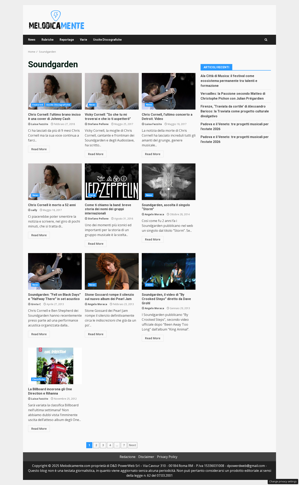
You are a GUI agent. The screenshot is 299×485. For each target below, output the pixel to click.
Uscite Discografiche (107, 39)
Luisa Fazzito (39, 124)
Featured (37, 104)
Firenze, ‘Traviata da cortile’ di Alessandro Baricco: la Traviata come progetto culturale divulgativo (235, 111)
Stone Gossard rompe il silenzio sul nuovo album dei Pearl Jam (112, 271)
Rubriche (47, 39)
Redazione (127, 457)
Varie (83, 39)
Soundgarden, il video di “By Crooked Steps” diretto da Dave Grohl (168, 271)
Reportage (67, 39)
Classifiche (38, 379)
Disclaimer (146, 457)
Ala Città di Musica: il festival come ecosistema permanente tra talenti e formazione (229, 80)
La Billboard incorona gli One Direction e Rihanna (55, 366)
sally (34, 210)
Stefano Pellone (98, 124)
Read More (39, 149)
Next (132, 445)
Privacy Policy (167, 457)
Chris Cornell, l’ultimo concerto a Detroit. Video (168, 91)
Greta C (36, 304)
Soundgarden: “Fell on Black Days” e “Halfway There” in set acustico (55, 271)
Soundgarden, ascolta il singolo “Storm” (168, 181)
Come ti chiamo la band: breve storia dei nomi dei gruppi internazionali (112, 181)
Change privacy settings (283, 481)
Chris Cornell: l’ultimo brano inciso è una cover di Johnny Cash (55, 91)
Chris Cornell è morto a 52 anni (55, 181)
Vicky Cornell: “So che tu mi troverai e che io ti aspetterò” (112, 91)
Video (149, 284)
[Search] (266, 40)
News (31, 39)
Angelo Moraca (154, 214)
